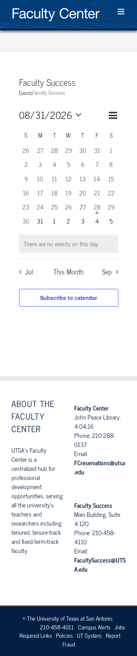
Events (25, 93)
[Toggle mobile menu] (122, 12)
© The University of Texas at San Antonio (67, 618)
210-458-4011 (57, 627)
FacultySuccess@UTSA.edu (100, 564)
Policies (64, 635)
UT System (89, 635)
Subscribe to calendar (68, 297)
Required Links (35, 635)
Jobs (120, 627)
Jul (29, 272)
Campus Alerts (94, 627)
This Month (68, 272)
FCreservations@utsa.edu (99, 467)
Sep (107, 272)
